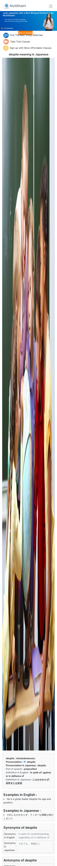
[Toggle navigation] (51, 6)
